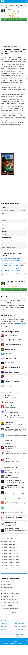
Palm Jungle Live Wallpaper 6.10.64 (10, 544)
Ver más (14, 572)
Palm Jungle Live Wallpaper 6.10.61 (10, 547)
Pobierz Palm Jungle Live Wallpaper (10, 260)
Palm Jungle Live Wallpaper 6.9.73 (10, 565)
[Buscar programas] (23, 1)
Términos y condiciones (21, 621)
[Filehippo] (5, 1)
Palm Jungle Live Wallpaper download (11, 265)
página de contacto (19, 323)
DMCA (16, 632)
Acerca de (3, 621)
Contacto (3, 623)
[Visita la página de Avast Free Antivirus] (14, 16)
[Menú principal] (26, 1)
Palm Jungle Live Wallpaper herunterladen (12, 263)
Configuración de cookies (19, 635)
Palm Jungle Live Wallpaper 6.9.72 (10, 568)
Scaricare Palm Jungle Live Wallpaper (11, 270)
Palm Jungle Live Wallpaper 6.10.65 (10, 541)
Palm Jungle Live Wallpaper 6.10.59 (10, 553)
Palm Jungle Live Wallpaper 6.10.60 (10, 550)
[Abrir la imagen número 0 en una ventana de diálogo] (7, 164)
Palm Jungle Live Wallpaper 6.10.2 (10, 562)
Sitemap (3, 629)
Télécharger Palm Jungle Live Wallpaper (11, 258)
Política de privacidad (20, 626)
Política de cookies (19, 623)
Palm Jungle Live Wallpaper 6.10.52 (10, 556)
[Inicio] (1, 5)
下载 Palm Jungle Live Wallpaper (9, 268)
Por (14, 11)
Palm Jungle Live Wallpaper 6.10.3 (10, 559)
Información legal (19, 629)
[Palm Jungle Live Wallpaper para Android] (3, 10)
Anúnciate (3, 626)
